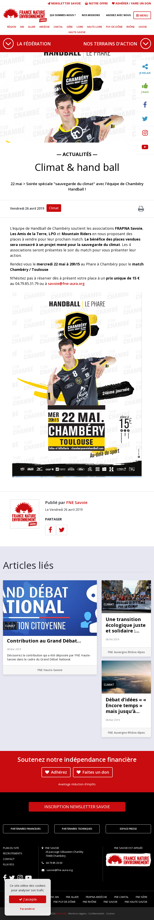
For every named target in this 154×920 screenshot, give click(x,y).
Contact (8, 859)
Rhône (131, 27)
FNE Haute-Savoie (49, 670)
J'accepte (30, 899)
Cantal (58, 27)
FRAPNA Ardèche (96, 897)
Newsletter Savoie (65, 3)
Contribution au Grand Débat (44, 640)
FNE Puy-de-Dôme (65, 902)
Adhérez (58, 772)
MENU (143, 15)
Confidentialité (96, 913)
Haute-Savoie (77, 32)
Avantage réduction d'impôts (77, 784)
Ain (22, 27)
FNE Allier (72, 897)
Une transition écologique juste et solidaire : (126, 625)
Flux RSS (8, 864)
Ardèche (44, 27)
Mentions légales (77, 913)
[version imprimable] (141, 210)
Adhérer (122, 3)
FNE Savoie (76, 502)
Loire (80, 27)
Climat (54, 208)
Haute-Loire (94, 27)
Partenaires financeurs (26, 828)
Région (11, 27)
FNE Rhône (89, 902)
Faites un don (95, 772)
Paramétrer (27, 909)
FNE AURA (61, 913)
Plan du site (11, 848)
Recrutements (12, 853)
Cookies (110, 913)
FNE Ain (54, 897)
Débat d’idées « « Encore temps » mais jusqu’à (126, 705)
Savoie (143, 27)
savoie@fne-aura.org (66, 283)
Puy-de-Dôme (114, 27)
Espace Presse (128, 828)
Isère (70, 27)
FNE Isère (141, 897)
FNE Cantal (121, 897)
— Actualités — (77, 154)
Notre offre (98, 3)
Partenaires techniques (77, 828)
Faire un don (141, 3)
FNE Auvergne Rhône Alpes (126, 652)
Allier (31, 27)
